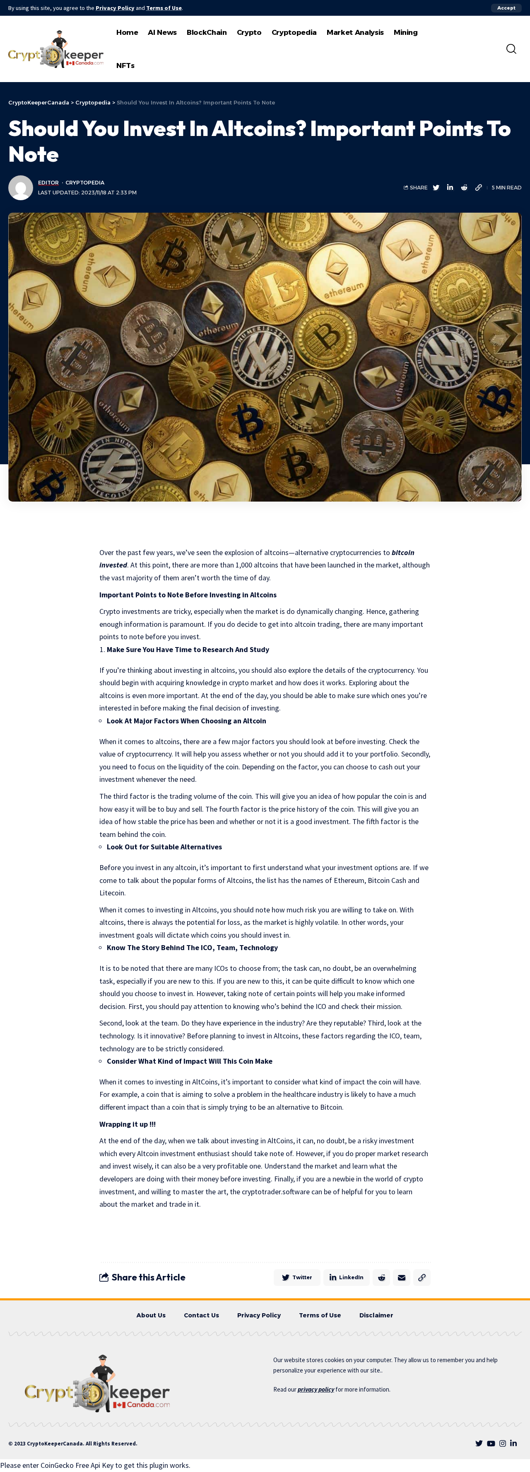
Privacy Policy (115, 8)
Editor (48, 182)
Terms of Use (164, 8)
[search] (511, 48)
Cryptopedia (84, 182)
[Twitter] (479, 1443)
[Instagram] (502, 1443)
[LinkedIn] (513, 1443)
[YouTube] (491, 1443)
